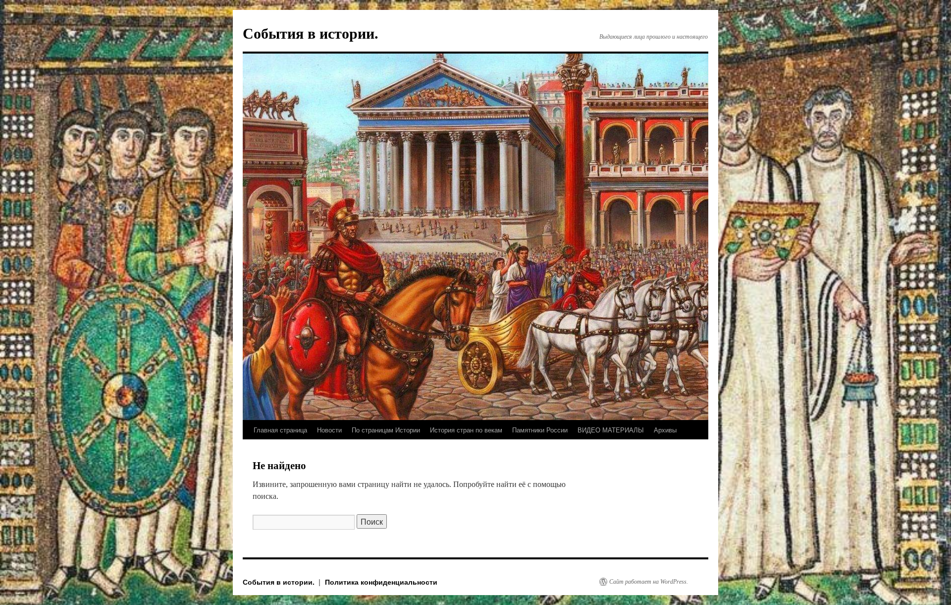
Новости (329, 429)
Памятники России (540, 429)
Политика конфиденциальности (381, 582)
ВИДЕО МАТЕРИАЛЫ (611, 429)
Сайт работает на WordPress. (648, 581)
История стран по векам (466, 429)
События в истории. (310, 33)
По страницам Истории (386, 429)
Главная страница (280, 429)
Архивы (665, 429)
